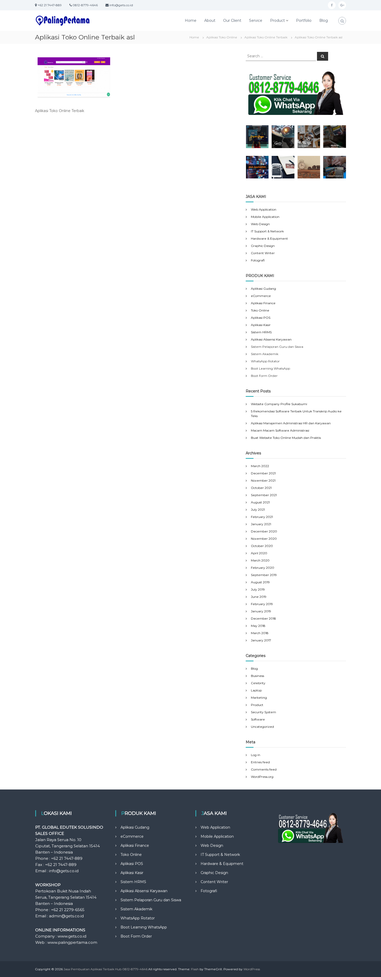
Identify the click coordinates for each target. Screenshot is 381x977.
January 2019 (261, 611)
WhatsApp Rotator (138, 918)
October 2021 (261, 488)
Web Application (263, 209)
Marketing (259, 697)
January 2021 (261, 524)
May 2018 (258, 626)
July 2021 (258, 509)
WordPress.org (262, 777)
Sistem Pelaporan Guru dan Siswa (151, 900)
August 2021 (260, 502)
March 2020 (260, 560)
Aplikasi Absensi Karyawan (271, 339)
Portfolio (304, 20)
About (209, 20)
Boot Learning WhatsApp (144, 927)
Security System (263, 712)
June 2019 (258, 597)
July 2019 (258, 589)
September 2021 (264, 495)
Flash (195, 969)
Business (257, 676)
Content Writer (263, 253)
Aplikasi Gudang (263, 288)
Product (277, 20)
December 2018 (263, 618)
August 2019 (260, 582)
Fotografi (258, 260)
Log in (255, 755)
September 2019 (264, 575)
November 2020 (264, 539)
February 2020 (262, 568)
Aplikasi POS (260, 318)
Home (190, 20)
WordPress (251, 969)
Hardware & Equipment (269, 238)
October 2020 (262, 546)
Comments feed (264, 769)
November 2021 (263, 480)
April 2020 (259, 553)
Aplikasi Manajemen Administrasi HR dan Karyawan (291, 423)
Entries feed (260, 762)
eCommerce (261, 296)
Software (258, 719)
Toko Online (260, 310)
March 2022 (260, 466)
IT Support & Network (267, 231)
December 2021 (263, 473)
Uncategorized (262, 727)
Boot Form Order (136, 936)
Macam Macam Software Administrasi (280, 430)
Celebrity (258, 683)
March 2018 (260, 633)
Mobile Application (265, 217)
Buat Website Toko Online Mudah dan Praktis (286, 438)
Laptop (256, 690)
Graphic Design (263, 246)
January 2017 (261, 640)
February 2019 (262, 604)
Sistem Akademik (136, 909)
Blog (323, 20)
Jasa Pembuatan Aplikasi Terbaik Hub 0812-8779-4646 (105, 969)
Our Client (232, 20)
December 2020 (264, 531)
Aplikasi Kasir (261, 325)
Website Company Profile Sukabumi (279, 404)
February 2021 (262, 517)
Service (255, 20)
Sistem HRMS (261, 332)
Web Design (260, 224)
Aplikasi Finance (263, 303)
